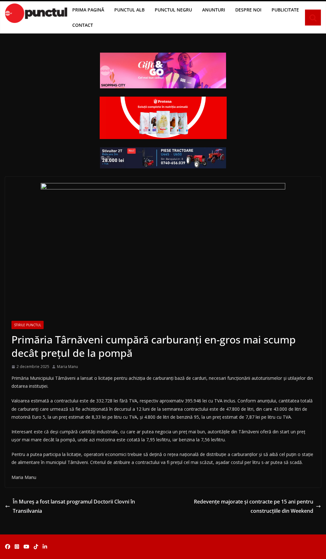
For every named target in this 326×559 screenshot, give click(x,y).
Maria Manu (67, 366)
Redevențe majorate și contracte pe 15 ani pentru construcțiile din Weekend (253, 506)
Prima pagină (88, 10)
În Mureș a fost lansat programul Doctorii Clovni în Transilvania (74, 506)
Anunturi (213, 10)
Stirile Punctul (27, 325)
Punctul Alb (129, 10)
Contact (82, 25)
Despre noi (248, 10)
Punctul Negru (173, 10)
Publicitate (285, 10)
